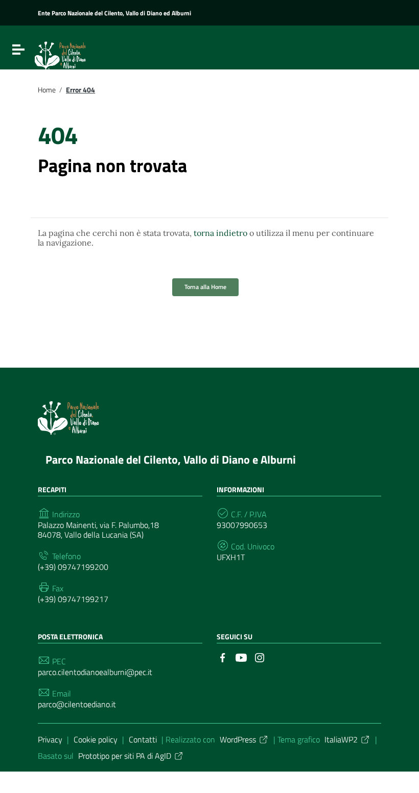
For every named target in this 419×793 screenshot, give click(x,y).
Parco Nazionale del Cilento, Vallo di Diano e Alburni (170, 459)
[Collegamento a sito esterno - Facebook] (223, 657)
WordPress (238, 739)
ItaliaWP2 (341, 739)
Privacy (50, 739)
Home (47, 89)
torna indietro (220, 233)
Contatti (143, 739)
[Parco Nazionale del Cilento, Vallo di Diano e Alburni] (83, 51)
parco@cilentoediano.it (77, 704)
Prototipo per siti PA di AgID (124, 756)
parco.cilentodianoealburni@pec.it (95, 672)
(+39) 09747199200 (73, 567)
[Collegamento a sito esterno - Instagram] (259, 657)
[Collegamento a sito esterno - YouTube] (241, 657)
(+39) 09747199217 (73, 599)
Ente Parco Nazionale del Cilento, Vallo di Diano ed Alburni (114, 13)
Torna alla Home (205, 287)
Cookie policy (96, 739)
